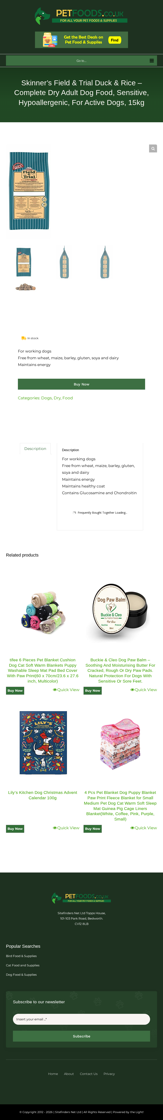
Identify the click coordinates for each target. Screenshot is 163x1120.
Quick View (68, 689)
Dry (57, 398)
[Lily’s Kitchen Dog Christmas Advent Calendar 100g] (43, 744)
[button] (153, 148)
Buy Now (81, 384)
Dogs (46, 398)
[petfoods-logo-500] (81, 892)
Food (67, 398)
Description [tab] (35, 448)
